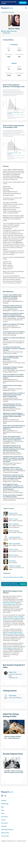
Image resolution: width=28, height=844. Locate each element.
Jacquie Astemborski (14, 537)
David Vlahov (12, 561)
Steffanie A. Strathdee (15, 566)
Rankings (3, 800)
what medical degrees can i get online (14, 647)
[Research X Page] (5, 796)
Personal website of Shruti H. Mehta (13, 577)
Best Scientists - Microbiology (8, 12)
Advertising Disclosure (7, 829)
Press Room (4, 823)
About (3, 813)
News (2, 810)
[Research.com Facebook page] (2, 796)
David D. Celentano (14, 531)
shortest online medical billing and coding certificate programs (13, 633)
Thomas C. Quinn (13, 549)
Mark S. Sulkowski (14, 524)
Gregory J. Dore (12, 672)
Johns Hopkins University (10, 31)
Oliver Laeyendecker (14, 543)
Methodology (4, 803)
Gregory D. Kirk (13, 513)
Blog (2, 807)
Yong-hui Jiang (12, 695)
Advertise (3, 826)
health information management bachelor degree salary (12, 603)
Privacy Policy (5, 836)
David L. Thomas (13, 519)
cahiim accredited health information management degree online (14, 618)
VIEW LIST (22, 2)
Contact (3, 820)
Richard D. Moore (13, 555)
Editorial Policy (5, 833)
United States (6, 33)
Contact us (23, 584)
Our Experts (4, 816)
